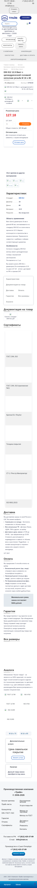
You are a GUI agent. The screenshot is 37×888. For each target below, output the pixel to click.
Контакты (23, 829)
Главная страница (9, 65)
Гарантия (5, 818)
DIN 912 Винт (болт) (17, 69)
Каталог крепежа (8, 801)
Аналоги (9, 302)
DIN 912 (21, 198)
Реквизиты (24, 825)
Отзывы (5, 822)
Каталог (20, 65)
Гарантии (10, 296)
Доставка (10, 290)
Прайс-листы (7, 804)
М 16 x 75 (12, 733)
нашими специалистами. (12, 690)
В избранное (9, 83)
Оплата (21, 290)
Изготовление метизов (25, 801)
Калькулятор (6, 809)
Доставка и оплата (24, 821)
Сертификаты (7, 825)
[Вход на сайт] (5, 12)
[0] (27, 23)
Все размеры (23, 296)
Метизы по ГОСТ (26, 815)
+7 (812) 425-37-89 (26, 837)
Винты (6, 69)
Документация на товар (15, 285)
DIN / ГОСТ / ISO (8, 813)
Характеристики (12, 279)
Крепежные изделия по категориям (14, 67)
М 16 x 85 (24, 733)
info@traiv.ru (22, 840)
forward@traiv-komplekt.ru (14, 573)
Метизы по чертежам (24, 811)
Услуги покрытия (26, 805)
